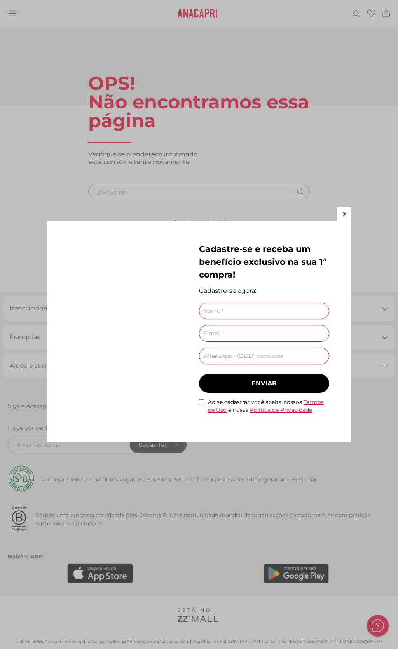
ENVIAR (264, 383)
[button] (344, 214)
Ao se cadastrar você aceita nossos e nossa (266, 406)
